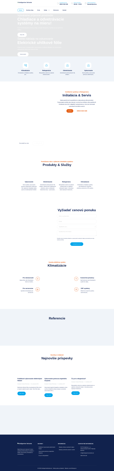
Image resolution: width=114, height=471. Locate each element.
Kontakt (64, 10)
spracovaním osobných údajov (79, 238)
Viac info (22, 34)
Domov (20, 10)
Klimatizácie (25, 70)
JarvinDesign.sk (72, 468)
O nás (38, 10)
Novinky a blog (29, 10)
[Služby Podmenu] (49, 10)
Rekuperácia (46, 70)
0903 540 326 (82, 111)
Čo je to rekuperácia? (78, 378)
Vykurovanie (23, 54)
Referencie (56, 10)
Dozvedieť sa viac (24, 143)
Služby (45, 10)
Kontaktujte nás (38, 143)
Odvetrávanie (67, 70)
